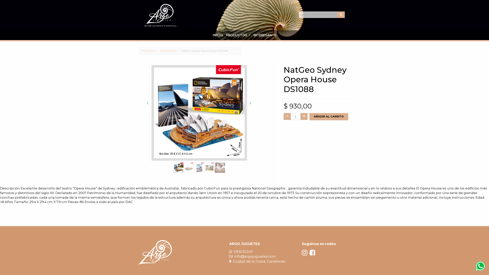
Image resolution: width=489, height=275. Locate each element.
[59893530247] (480, 266)
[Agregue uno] (304, 116)
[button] (147, 103)
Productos (148, 51)
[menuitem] (218, 35)
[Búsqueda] (341, 14)
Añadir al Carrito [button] (329, 116)
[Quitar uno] (287, 116)
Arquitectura (168, 51)
